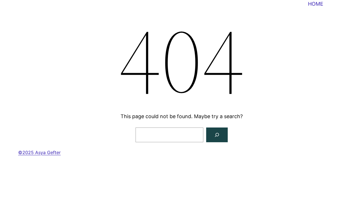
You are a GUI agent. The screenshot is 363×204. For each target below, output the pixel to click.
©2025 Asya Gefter (39, 152)
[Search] (217, 135)
